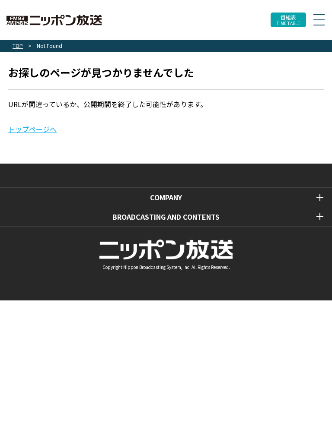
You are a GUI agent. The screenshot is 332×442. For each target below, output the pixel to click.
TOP (18, 45)
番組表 (288, 20)
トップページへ (32, 129)
